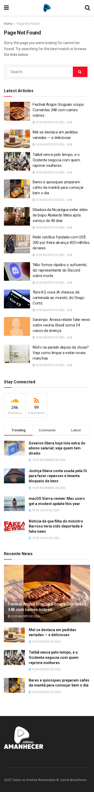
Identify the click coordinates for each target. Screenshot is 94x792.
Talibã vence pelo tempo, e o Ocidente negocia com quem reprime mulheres (56, 160)
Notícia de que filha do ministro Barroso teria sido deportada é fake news (56, 526)
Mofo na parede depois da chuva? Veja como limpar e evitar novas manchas (61, 353)
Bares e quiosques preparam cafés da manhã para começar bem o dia (58, 187)
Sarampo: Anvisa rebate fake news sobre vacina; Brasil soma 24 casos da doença (61, 325)
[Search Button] (80, 72)
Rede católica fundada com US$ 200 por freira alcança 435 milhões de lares (61, 242)
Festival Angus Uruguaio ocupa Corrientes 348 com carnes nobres (58, 110)
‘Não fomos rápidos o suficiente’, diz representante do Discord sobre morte (60, 270)
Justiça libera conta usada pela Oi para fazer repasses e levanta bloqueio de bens (58, 476)
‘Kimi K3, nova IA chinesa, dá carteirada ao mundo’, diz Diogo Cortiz (58, 298)
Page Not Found (28, 24)
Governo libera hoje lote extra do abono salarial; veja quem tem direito (57, 448)
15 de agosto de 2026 (49, 122)
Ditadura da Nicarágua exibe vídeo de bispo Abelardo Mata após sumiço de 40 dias (60, 215)
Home (8, 24)
